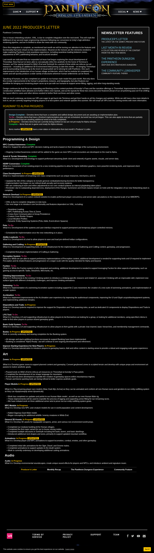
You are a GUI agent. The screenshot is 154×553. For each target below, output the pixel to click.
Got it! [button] (147, 549)
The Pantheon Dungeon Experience (118, 60)
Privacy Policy (68, 535)
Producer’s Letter (114, 39)
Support (31, 11)
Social (122, 11)
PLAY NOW (8, 4)
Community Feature (123, 469)
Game (16, 11)
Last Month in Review (116, 47)
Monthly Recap (54, 469)
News (136, 11)
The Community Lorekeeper (120, 70)
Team (116, 534)
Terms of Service (38, 535)
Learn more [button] (69, 549)
